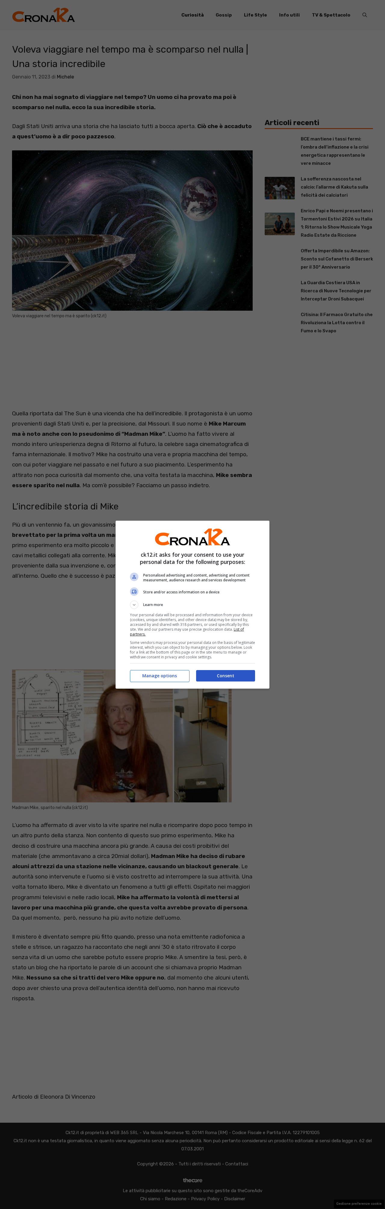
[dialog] (193, 605)
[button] (192, 605)
